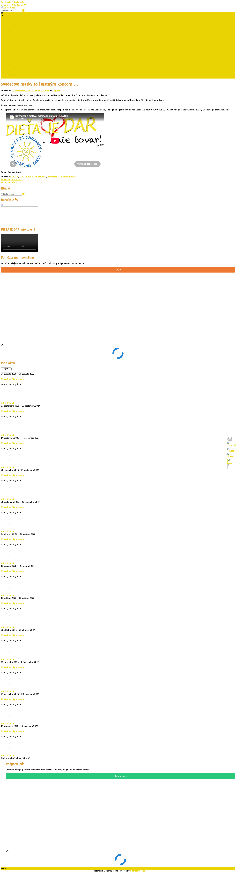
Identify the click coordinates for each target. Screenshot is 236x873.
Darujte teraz (120, 776)
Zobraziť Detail (7, 403)
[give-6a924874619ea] (3, 345)
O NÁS (9, 22)
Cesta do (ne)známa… (21, 71)
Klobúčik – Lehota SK (20, 41)
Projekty (10, 35)
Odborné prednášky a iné (22, 54)
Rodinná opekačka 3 (11, 179)
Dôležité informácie (15, 49)
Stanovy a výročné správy (22, 27)
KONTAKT (15, 25)
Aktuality (10, 59)
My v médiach (17, 64)
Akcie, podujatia (18, 66)
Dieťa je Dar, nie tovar (21, 38)
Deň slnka (15, 46)
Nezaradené (53, 176)
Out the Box (15, 868)
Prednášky (10, 69)
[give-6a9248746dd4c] (7, 851)
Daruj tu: (118, 269)
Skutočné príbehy (19, 61)
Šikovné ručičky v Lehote (22, 44)
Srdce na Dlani (9, 182)
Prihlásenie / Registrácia (12, 2)
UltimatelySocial (137, 871)
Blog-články (11, 77)
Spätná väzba (17, 33)
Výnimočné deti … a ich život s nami (27, 74)
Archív (22, 176)
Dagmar (56, 90)
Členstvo (15, 30)
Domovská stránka (14, 20)
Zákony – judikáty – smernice (24, 56)
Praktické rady (17, 51)
